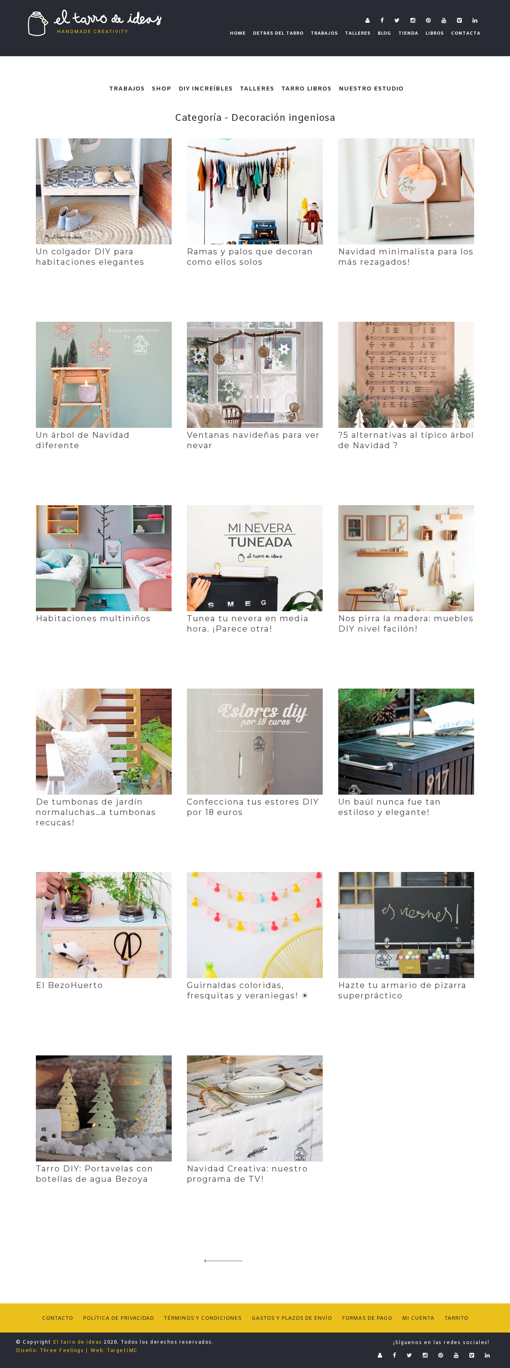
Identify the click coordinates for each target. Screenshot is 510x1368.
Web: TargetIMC (114, 1351)
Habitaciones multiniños (93, 618)
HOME (238, 33)
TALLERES (358, 33)
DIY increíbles (205, 89)
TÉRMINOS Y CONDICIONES (202, 1318)
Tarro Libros (306, 89)
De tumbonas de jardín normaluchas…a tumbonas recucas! (96, 812)
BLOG (384, 33)
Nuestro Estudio (371, 89)
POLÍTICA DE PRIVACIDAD (118, 1318)
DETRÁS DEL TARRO (278, 33)
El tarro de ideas (77, 1342)
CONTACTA (466, 33)
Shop (161, 89)
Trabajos (127, 89)
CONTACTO (57, 1318)
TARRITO (456, 1318)
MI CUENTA (418, 1318)
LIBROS (435, 33)
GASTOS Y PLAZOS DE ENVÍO (291, 1318)
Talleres (257, 89)
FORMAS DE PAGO (367, 1318)
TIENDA (408, 33)
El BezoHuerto (69, 985)
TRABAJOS (324, 33)
